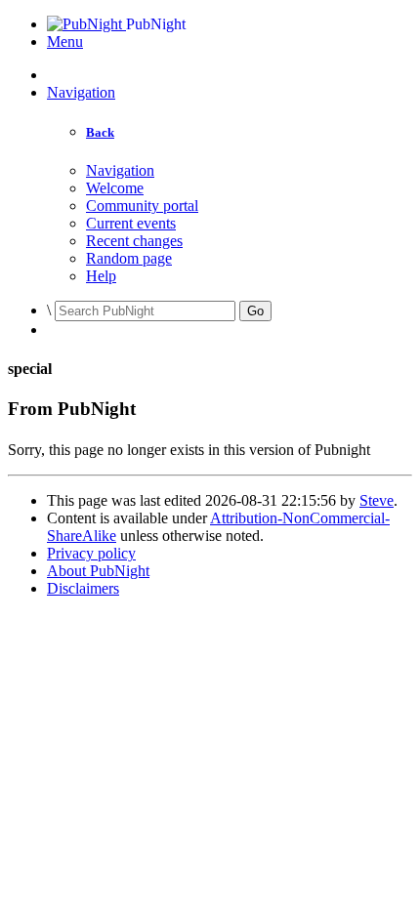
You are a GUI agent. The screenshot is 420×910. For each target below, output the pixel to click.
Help (101, 276)
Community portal (142, 205)
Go (255, 311)
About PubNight (98, 570)
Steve (376, 500)
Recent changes (134, 240)
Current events (131, 223)
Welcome (115, 188)
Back (100, 132)
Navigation (81, 92)
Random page (129, 258)
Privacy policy (91, 553)
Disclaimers (83, 588)
